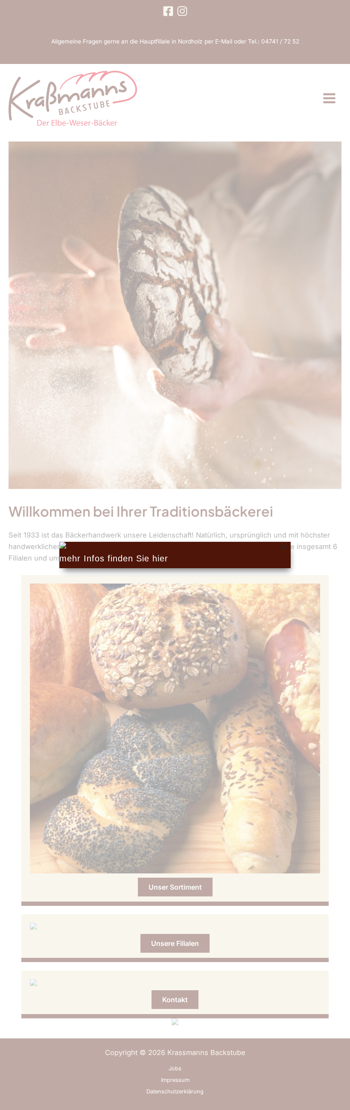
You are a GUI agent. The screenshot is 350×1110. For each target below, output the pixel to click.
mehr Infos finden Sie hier (113, 558)
